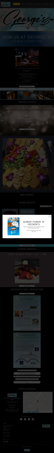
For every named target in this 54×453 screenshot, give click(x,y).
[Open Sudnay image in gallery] (18, 219)
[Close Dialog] (50, 216)
